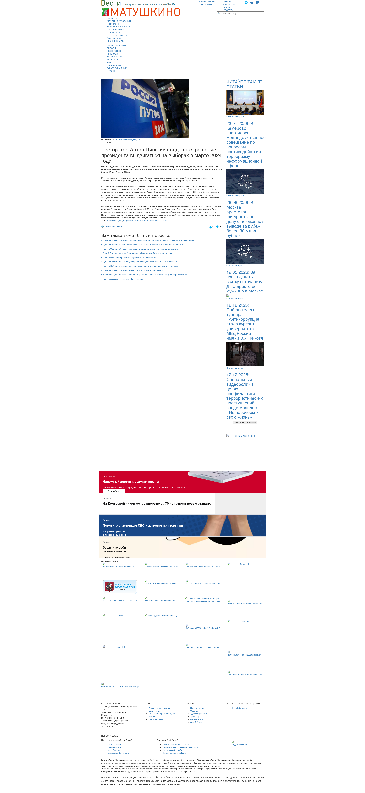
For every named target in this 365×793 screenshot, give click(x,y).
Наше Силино (113, 750)
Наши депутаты (156, 719)
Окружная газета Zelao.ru (174, 752)
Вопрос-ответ (155, 710)
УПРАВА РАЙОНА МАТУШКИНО (207, 3)
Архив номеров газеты (159, 707)
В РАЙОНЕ (112, 70)
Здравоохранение (198, 713)
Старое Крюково (114, 747)
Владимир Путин (114, 220)
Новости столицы (198, 707)
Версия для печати (113, 226)
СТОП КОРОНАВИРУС (117, 29)
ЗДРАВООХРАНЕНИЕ (117, 68)
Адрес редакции (114, 38)
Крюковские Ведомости (118, 752)
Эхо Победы (196, 722)
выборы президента (151, 220)
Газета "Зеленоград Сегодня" (176, 744)
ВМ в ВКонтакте (239, 707)
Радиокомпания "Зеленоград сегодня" (180, 747)
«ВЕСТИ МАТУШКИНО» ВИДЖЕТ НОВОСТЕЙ (228, 5)
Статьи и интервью (235, 116)
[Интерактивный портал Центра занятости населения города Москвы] (203, 609)
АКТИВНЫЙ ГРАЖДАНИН (119, 21)
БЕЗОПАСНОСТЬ (115, 50)
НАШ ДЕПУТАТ (114, 32)
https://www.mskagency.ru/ (128, 139)
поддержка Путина (132, 220)
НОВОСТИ (112, 18)
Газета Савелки (114, 744)
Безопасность (196, 719)
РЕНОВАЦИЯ (113, 53)
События (194, 710)
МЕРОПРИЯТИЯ (114, 56)
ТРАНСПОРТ (113, 59)
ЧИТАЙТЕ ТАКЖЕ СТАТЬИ (244, 84)
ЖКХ (109, 62)
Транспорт (195, 716)
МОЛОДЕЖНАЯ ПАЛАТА (118, 26)
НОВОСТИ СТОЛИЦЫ (117, 45)
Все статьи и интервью (245, 422)
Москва (165, 220)
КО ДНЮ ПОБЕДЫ (115, 40)
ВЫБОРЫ (111, 48)
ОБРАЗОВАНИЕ (114, 65)
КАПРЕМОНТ (113, 23)
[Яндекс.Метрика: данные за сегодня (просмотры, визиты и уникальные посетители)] (239, 743)
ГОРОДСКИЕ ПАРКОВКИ (118, 35)
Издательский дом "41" (173, 750)
